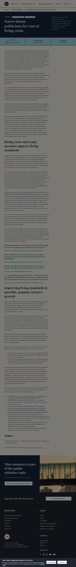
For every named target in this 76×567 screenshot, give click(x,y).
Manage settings (51, 562)
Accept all (62, 562)
